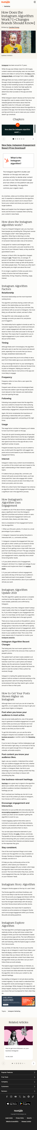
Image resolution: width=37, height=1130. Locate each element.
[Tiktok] (33, 1097)
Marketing (7, 6)
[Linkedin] (24, 1097)
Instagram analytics (8, 637)
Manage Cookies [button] (26, 1121)
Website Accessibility (12, 1121)
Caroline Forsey (14, 27)
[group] (18, 1043)
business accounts (8, 737)
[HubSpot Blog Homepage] (5, 2)
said (10, 258)
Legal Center (9, 1118)
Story (29, 74)
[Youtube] (15, 1097)
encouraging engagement (10, 812)
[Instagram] (11, 1097)
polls (17, 834)
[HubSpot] (18, 1111)
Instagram (5, 65)
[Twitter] (20, 1097)
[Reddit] (28, 1097)
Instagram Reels (7, 76)
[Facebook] (7, 1097)
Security (29, 1118)
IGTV (32, 76)
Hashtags (5, 783)
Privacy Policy (20, 1118)
